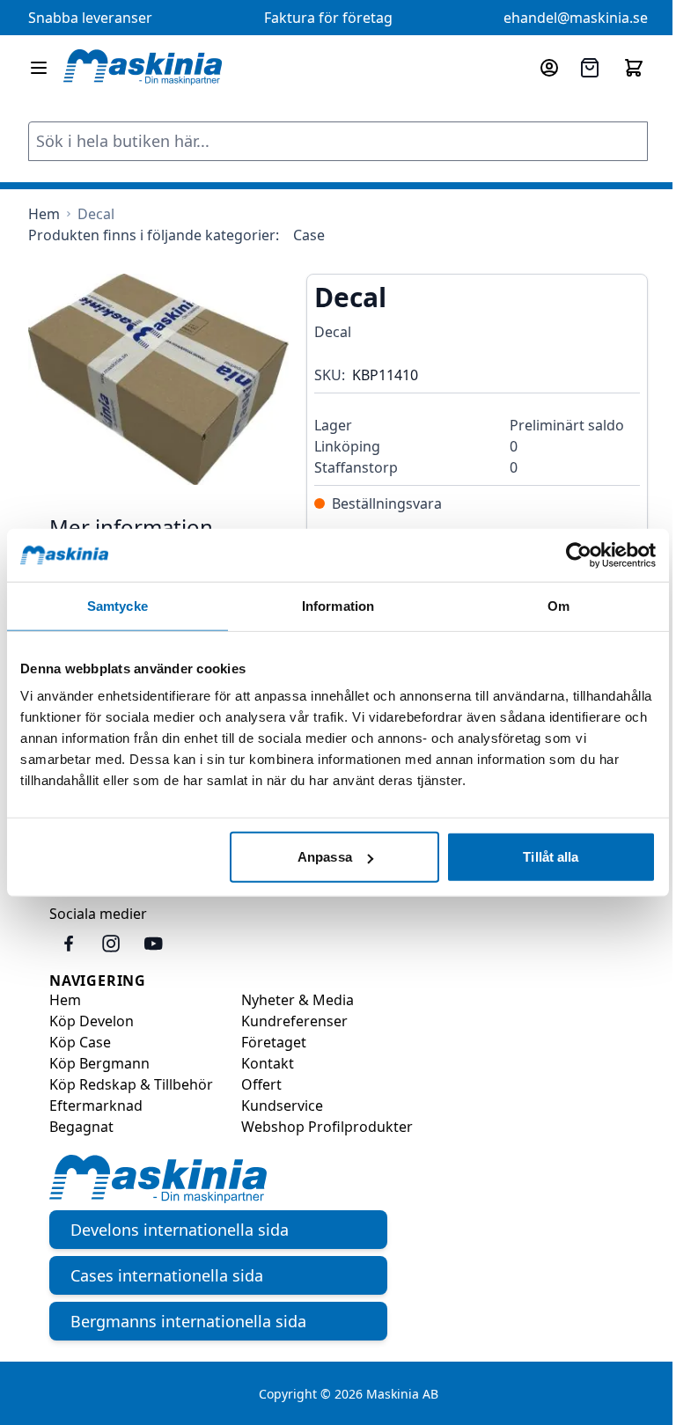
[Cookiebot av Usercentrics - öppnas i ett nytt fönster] (579, 554)
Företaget (273, 1042)
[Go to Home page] (142, 67)
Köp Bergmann (99, 1063)
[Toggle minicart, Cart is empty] (634, 68)
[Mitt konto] (549, 68)
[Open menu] (38, 67)
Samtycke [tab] (117, 605)
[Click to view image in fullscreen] (158, 379)
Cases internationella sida (166, 1275)
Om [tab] (558, 605)
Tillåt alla (550, 856)
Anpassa (325, 856)
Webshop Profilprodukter (327, 1126)
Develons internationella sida (179, 1229)
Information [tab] (338, 605)
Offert (261, 1084)
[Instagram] (111, 943)
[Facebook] (68, 943)
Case (309, 235)
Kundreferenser (294, 1021)
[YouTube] (153, 943)
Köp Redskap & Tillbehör (131, 1084)
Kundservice (282, 1105)
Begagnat (81, 1126)
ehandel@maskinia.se (575, 17)
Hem (65, 1000)
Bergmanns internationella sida (188, 1321)
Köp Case (80, 1042)
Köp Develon (91, 1021)
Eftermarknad (96, 1105)
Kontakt (267, 1063)
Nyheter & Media (297, 1000)
